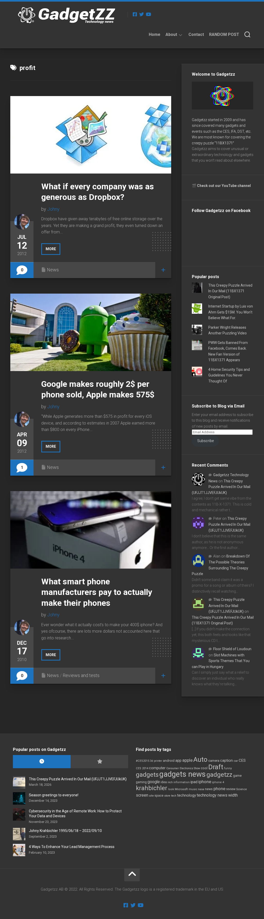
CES (242, 760)
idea (164, 782)
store (167, 795)
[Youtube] (148, 14)
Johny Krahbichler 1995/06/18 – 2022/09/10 (65, 831)
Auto (200, 759)
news (209, 789)
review (230, 789)
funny (228, 768)
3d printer (156, 761)
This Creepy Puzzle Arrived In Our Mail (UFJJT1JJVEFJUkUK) (221, 487)
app (178, 760)
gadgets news (182, 774)
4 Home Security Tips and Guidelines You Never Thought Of (229, 375)
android (169, 761)
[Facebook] (135, 14)
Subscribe (205, 441)
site (151, 795)
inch (170, 782)
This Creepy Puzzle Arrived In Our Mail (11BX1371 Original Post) (230, 291)
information (182, 782)
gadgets (147, 774)
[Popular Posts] (99, 761)
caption (226, 760)
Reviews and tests (81, 675)
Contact (196, 34)
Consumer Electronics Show (183, 768)
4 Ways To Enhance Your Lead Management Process (71, 847)
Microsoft (181, 789)
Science (241, 789)
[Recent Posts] (42, 761)
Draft (215, 767)
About (171, 34)
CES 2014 (142, 768)
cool (204, 768)
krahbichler (151, 788)
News (53, 269)
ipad (194, 782)
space (158, 795)
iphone (204, 781)
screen (142, 795)
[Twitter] (141, 14)
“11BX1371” (224, 143)
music (193, 789)
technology (186, 795)
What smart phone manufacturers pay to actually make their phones (96, 592)
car (236, 761)
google (153, 781)
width (233, 795)
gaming (141, 782)
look (171, 789)
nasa (201, 789)
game (237, 775)
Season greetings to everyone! (53, 795)
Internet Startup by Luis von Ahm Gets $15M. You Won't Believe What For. (230, 312)
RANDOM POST (224, 34)
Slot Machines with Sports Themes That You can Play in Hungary (221, 661)
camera (213, 761)
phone (219, 788)
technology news (212, 795)
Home (154, 34)
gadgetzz (219, 774)
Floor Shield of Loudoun (232, 649)
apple (187, 760)
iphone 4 (218, 782)
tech (173, 795)
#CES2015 (142, 761)
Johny (53, 209)
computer (157, 768)
